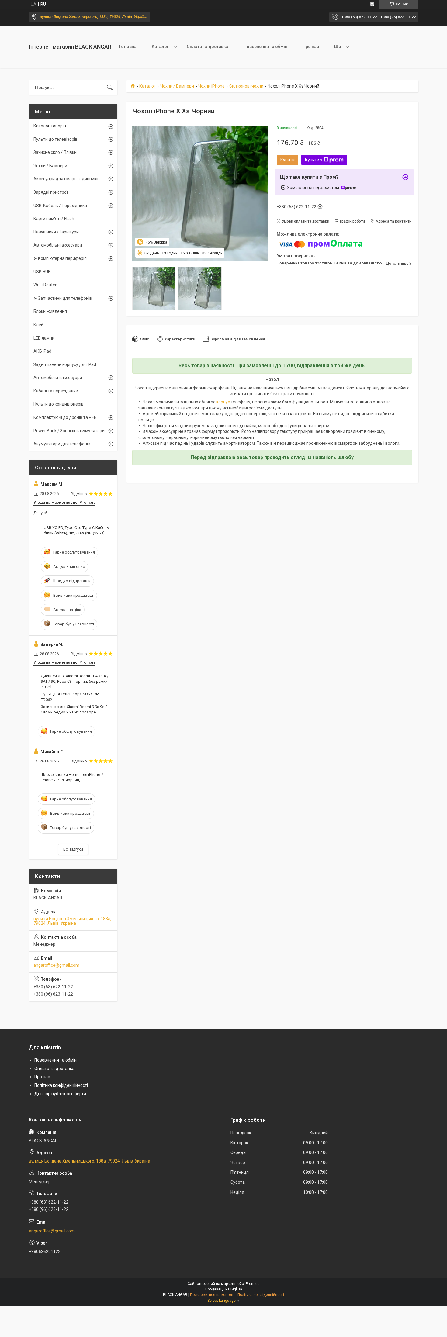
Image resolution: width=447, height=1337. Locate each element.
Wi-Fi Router (45, 284)
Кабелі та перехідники (55, 391)
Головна (128, 46)
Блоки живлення (50, 311)
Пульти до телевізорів (55, 139)
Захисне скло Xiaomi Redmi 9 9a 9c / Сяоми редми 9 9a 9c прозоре (74, 709)
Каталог (160, 46)
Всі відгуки (73, 849)
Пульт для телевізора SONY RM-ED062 (71, 697)
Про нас (311, 46)
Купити (287, 159)
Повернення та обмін (265, 46)
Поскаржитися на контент (212, 1295)
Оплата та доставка (207, 46)
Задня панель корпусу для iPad (64, 364)
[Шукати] (109, 87)
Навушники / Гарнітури (56, 232)
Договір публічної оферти (60, 1093)
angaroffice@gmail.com (56, 965)
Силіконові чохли (246, 86)
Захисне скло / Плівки (55, 152)
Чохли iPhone (211, 86)
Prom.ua (253, 1284)
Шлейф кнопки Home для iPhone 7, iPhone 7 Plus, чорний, (72, 777)
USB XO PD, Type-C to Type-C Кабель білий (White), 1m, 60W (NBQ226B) (76, 530)
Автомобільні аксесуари (57, 245)
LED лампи (43, 338)
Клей (38, 324)
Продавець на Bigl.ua (223, 1289)
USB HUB (42, 271)
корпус (223, 401)
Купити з (313, 159)
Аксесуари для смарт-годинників (66, 178)
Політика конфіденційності (61, 1085)
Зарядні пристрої (50, 192)
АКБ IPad (42, 351)
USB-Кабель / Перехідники (60, 205)
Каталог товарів (49, 125)
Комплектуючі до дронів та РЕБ (65, 417)
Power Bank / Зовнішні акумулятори (69, 430)
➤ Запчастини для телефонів (62, 298)
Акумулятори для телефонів (61, 443)
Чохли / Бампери (177, 86)
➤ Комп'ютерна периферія (60, 258)
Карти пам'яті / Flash (53, 218)
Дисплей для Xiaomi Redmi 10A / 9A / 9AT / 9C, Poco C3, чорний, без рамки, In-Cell (75, 681)
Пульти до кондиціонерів (58, 404)
